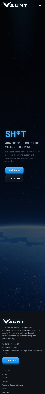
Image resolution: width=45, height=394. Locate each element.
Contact (5, 392)
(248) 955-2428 (12, 344)
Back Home (14, 170)
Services (5, 381)
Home (4, 374)
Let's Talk (11, 360)
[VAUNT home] (14, 5)
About (4, 378)
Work (4, 388)
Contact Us (14, 178)
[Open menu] (40, 4)
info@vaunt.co (11, 347)
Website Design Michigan (12, 385)
